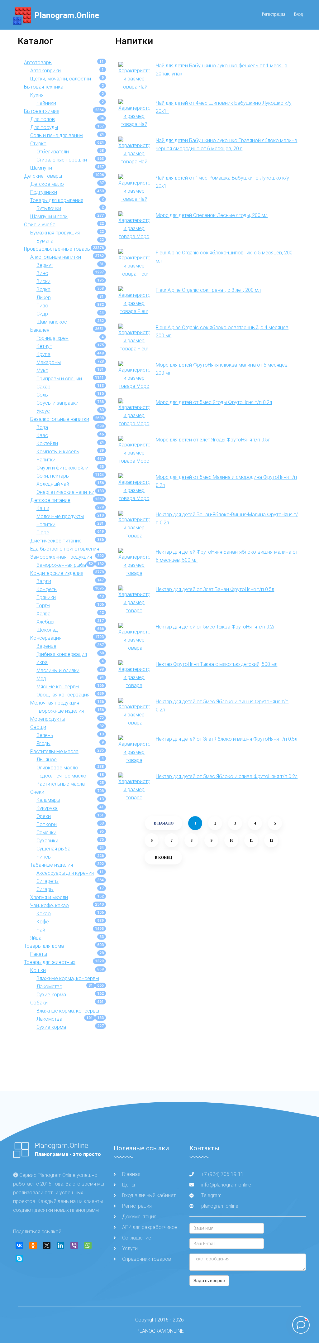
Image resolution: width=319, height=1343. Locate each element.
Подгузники (43, 192)
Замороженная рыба (61, 565)
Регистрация (273, 14)
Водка (43, 289)
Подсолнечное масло (61, 776)
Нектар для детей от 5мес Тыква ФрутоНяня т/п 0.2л (215, 627)
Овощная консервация (62, 695)
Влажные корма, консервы (67, 978)
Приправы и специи (59, 379)
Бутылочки (48, 208)
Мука (42, 370)
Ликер (43, 298)
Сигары (45, 889)
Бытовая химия (41, 111)
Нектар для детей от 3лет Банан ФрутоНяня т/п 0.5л (215, 589)
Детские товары (43, 176)
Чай (40, 930)
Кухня (37, 95)
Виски (43, 281)
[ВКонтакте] (19, 1245)
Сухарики (47, 841)
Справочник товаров (146, 1259)
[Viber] (74, 1245)
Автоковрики (45, 71)
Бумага (44, 241)
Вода (42, 427)
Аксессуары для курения (65, 873)
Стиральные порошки (61, 160)
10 (231, 840)
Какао (43, 914)
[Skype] (19, 1258)
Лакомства (49, 986)
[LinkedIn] (60, 1245)
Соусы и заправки (57, 403)
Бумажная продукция (55, 233)
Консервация (45, 638)
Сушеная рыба (53, 849)
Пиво (42, 306)
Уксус (43, 411)
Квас (42, 435)
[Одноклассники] (33, 1245)
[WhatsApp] (88, 1245)
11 (251, 840)
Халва (43, 614)
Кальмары (48, 800)
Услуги (130, 1248)
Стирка (38, 144)
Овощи (38, 727)
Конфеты (46, 589)
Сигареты (47, 881)
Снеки (37, 792)
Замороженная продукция (61, 557)
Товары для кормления (56, 200)
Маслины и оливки (57, 670)
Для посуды (44, 127)
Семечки (46, 832)
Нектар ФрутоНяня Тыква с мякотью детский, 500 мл (216, 664)
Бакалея (39, 330)
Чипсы (43, 857)
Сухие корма (51, 995)
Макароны (48, 362)
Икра (42, 662)
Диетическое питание (56, 541)
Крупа (43, 354)
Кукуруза (47, 808)
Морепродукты (47, 719)
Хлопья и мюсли (49, 897)
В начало (164, 823)
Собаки (39, 1003)
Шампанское (51, 322)
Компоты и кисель (57, 452)
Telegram (210, 1195)
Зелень (44, 735)
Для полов (42, 119)
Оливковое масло (57, 768)
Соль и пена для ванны (56, 135)
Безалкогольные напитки (59, 419)
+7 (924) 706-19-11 (222, 1174)
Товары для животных (49, 962)
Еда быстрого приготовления (64, 549)
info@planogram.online (226, 1185)
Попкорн (46, 824)
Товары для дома (44, 946)
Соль (42, 395)
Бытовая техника (43, 87)
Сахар (43, 387)
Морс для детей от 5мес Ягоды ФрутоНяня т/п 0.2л (214, 402)
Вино (42, 273)
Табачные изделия (51, 865)
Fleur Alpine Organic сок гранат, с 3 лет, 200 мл (208, 290)
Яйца (35, 938)
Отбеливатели (52, 152)
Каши (42, 508)
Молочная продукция (54, 703)
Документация (139, 1217)
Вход (298, 14)
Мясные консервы (57, 687)
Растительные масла (54, 751)
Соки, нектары (52, 476)
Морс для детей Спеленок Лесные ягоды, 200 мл (212, 215)
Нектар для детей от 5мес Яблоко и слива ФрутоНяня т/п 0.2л (227, 776)
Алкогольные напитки (55, 257)
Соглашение (136, 1238)
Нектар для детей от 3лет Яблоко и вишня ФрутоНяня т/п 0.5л (226, 739)
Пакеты (38, 954)
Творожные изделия (60, 711)
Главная (131, 1174)
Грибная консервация (61, 654)
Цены (128, 1185)
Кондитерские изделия (56, 573)
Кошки (38, 970)
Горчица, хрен (52, 338)
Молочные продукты (60, 516)
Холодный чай (52, 484)
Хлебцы (45, 622)
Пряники (46, 597)
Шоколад (47, 630)
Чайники (46, 103)
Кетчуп (44, 346)
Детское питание (50, 500)
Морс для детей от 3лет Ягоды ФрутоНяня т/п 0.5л (213, 440)
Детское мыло (47, 184)
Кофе (42, 922)
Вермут (44, 265)
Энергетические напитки (65, 492)
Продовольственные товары (57, 249)
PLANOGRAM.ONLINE (160, 1331)
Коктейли (47, 443)
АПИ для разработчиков (150, 1227)
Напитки (45, 460)
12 (271, 840)
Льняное (46, 760)
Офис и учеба (39, 225)
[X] (46, 1245)
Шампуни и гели (49, 216)
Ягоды (43, 743)
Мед (41, 678)
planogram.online (219, 1206)
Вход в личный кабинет (149, 1195)
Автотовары (38, 62)
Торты (43, 606)
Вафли (43, 581)
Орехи (43, 816)
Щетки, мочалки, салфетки (60, 79)
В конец (163, 857)
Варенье (46, 646)
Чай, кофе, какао (49, 905)
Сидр (42, 314)
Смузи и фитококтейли (62, 468)
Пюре (42, 533)
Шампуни (41, 168)
